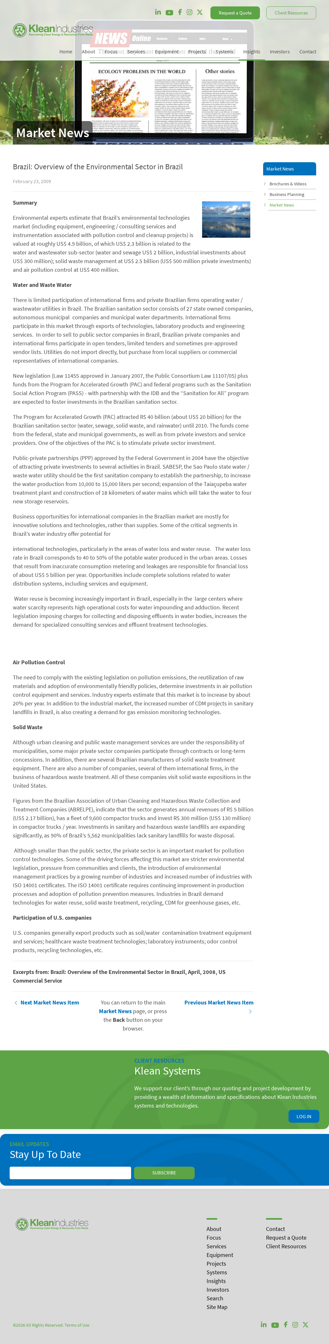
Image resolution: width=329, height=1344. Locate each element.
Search (215, 1298)
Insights (216, 1281)
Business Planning (287, 194)
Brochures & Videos (288, 184)
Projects (216, 1263)
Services (217, 1246)
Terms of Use (77, 1325)
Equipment (220, 1255)
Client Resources (291, 13)
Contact (275, 1229)
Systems (217, 1272)
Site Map (217, 1307)
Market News (282, 205)
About (214, 1229)
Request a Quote (235, 13)
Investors (218, 1289)
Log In (304, 1116)
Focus (214, 1237)
